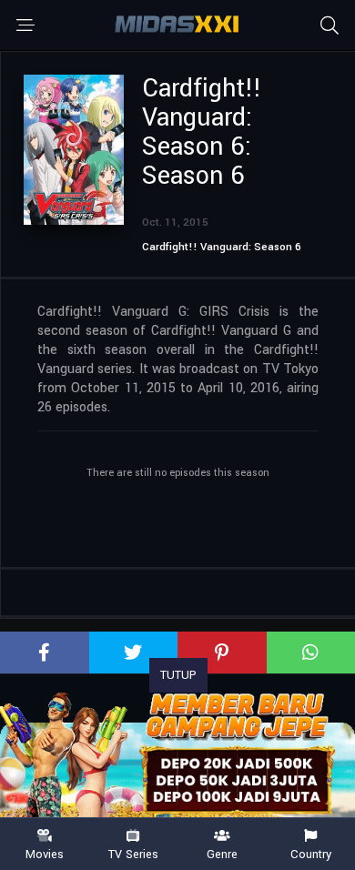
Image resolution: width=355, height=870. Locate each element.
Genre (222, 853)
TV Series (133, 853)
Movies (44, 853)
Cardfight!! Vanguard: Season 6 (221, 247)
